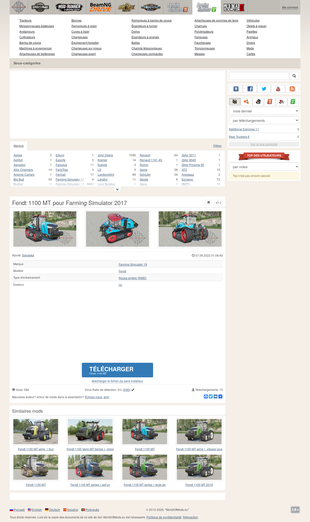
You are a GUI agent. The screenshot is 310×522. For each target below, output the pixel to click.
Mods (250, 48)
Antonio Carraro (24, 174)
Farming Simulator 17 (70, 179)
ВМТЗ (185, 184)
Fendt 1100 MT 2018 (199, 484)
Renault (145, 155)
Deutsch (54, 509)
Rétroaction (190, 517)
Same (143, 169)
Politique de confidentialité (164, 517)
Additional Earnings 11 (244, 129)
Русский (19, 509)
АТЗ (184, 169)
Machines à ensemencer (35, 48)
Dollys (136, 31)
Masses (199, 54)
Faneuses (201, 37)
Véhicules (253, 20)
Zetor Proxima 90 (193, 165)
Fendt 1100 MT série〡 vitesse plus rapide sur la (199, 449)
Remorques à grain (84, 26)
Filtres (217, 145)
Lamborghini (106, 174)
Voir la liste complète (264, 144)
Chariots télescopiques (147, 48)
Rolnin (144, 165)
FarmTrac (62, 169)
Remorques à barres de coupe (152, 20)
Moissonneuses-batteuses (36, 26)
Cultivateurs (27, 37)
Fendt (122, 271)
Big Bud (19, 179)
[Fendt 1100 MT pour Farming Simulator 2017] (45, 229)
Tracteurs (25, 20)
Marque (19, 145)
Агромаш (188, 174)
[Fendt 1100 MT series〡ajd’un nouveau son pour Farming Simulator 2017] (90, 467)
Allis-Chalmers (23, 169)
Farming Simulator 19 (70, 184)
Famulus (61, 165)
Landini (103, 179)
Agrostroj (19, 165)
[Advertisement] (117, 104)
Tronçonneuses (204, 48)
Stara (143, 184)
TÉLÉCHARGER (111, 370)
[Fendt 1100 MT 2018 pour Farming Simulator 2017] (199, 467)
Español (72, 509)
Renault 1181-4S (151, 160)
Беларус (187, 179)
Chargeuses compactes (147, 54)
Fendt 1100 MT (145, 449)
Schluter (145, 174)
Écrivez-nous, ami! (97, 397)
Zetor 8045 (189, 160)
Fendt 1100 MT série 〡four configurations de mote (36, 449)
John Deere (105, 155)
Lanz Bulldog (106, 184)
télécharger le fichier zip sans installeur (117, 381)
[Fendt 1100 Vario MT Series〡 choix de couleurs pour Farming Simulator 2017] (90, 431)
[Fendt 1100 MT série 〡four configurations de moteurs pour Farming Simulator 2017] (35, 431)
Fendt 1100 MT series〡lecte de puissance (145, 484)
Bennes (76, 20)
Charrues (200, 26)
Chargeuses (79, 37)
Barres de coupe (30, 42)
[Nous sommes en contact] (236, 89)
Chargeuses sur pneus (86, 48)
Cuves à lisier (80, 31)
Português (92, 509)
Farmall (61, 174)
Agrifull (18, 160)
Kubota (102, 165)
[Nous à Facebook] (250, 89)
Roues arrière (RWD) (133, 278)
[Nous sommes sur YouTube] (278, 89)
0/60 (127, 390)
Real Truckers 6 (239, 136)
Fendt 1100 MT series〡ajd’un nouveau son (90, 484)
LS (99, 169)
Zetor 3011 (189, 155)
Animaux (252, 37)
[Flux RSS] (292, 89)
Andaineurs (27, 31)
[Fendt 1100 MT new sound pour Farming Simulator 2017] (144, 431)
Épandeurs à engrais (145, 37)
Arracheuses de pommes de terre (216, 20)
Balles (136, 42)
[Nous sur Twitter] (264, 89)
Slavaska (28, 255)
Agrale (18, 155)
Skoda (144, 179)
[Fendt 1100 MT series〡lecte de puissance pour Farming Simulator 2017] (144, 467)
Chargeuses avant (83, 54)
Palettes (252, 31)
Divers (251, 42)
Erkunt (60, 155)
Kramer (102, 160)
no (120, 285)
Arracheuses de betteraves (37, 54)
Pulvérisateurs (203, 31)
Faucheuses (202, 42)
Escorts (60, 160)
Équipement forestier (85, 42)
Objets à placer (256, 26)
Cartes (251, 54)
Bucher (18, 184)
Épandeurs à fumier (144, 26)
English (37, 509)
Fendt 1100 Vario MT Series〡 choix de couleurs (90, 449)
